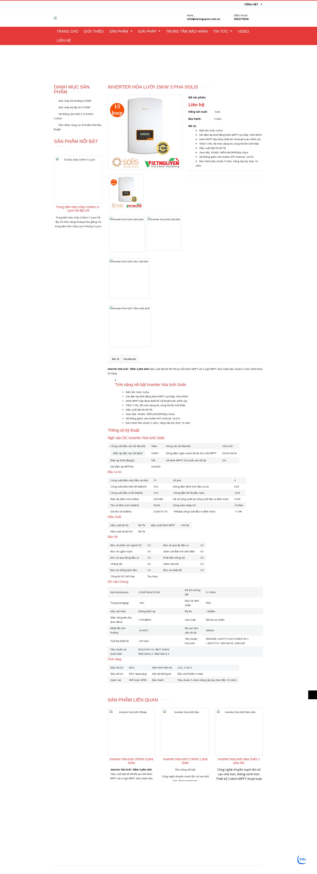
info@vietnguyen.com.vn (203, 19)
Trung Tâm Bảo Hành (187, 31)
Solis (217, 111)
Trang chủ (61, 63)
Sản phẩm (119, 31)
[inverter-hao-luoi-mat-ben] (164, 233)
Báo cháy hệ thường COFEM (75, 100)
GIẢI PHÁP (147, 31)
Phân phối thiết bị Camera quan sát (221, 851)
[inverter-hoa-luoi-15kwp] (145, 132)
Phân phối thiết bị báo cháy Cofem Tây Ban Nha (229, 816)
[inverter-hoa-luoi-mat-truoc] (127, 234)
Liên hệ (64, 40)
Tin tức (221, 31)
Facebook (129, 359)
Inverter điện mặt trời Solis (216, 823)
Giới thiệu (94, 31)
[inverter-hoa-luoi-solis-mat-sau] (129, 278)
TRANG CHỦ (67, 31)
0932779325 (241, 19)
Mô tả (115, 359)
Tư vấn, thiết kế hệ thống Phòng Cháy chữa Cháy (229, 858)
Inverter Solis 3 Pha (115, 63)
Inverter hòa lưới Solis (85, 63)
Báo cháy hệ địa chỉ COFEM (74, 107)
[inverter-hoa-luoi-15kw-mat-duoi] (130, 326)
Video (243, 31)
